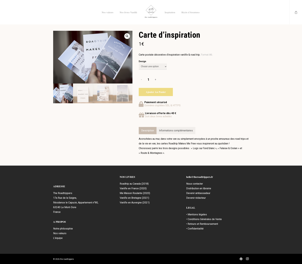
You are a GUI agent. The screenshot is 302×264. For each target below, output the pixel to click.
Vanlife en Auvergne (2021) (135, 202)
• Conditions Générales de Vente (204, 219)
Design (142, 61)
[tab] (148, 130)
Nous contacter (194, 183)
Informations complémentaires (176, 130)
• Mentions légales (196, 214)
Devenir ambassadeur (198, 193)
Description (147, 130)
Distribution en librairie (198, 188)
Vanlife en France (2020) (133, 188)
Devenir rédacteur (196, 197)
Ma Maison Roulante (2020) (135, 193)
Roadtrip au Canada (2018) (134, 183)
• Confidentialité (195, 228)
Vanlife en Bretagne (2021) (134, 197)
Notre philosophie (63, 228)
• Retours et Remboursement (202, 223)
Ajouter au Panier (156, 92)
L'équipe (58, 238)
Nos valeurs (59, 233)
